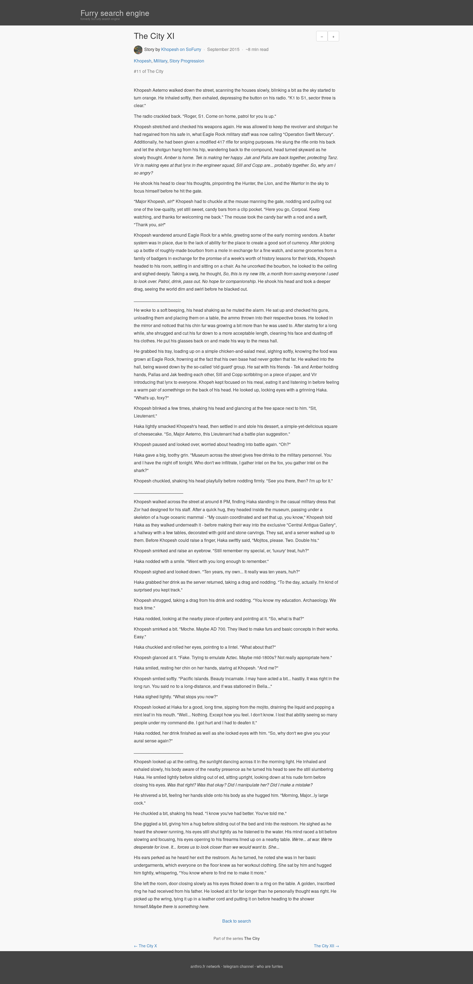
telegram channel (238, 966)
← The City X (145, 945)
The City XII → (326, 945)
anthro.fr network (205, 966)
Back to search (236, 921)
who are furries (270, 966)
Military (160, 61)
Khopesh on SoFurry (181, 49)
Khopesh (142, 61)
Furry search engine (114, 12)
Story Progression (186, 61)
